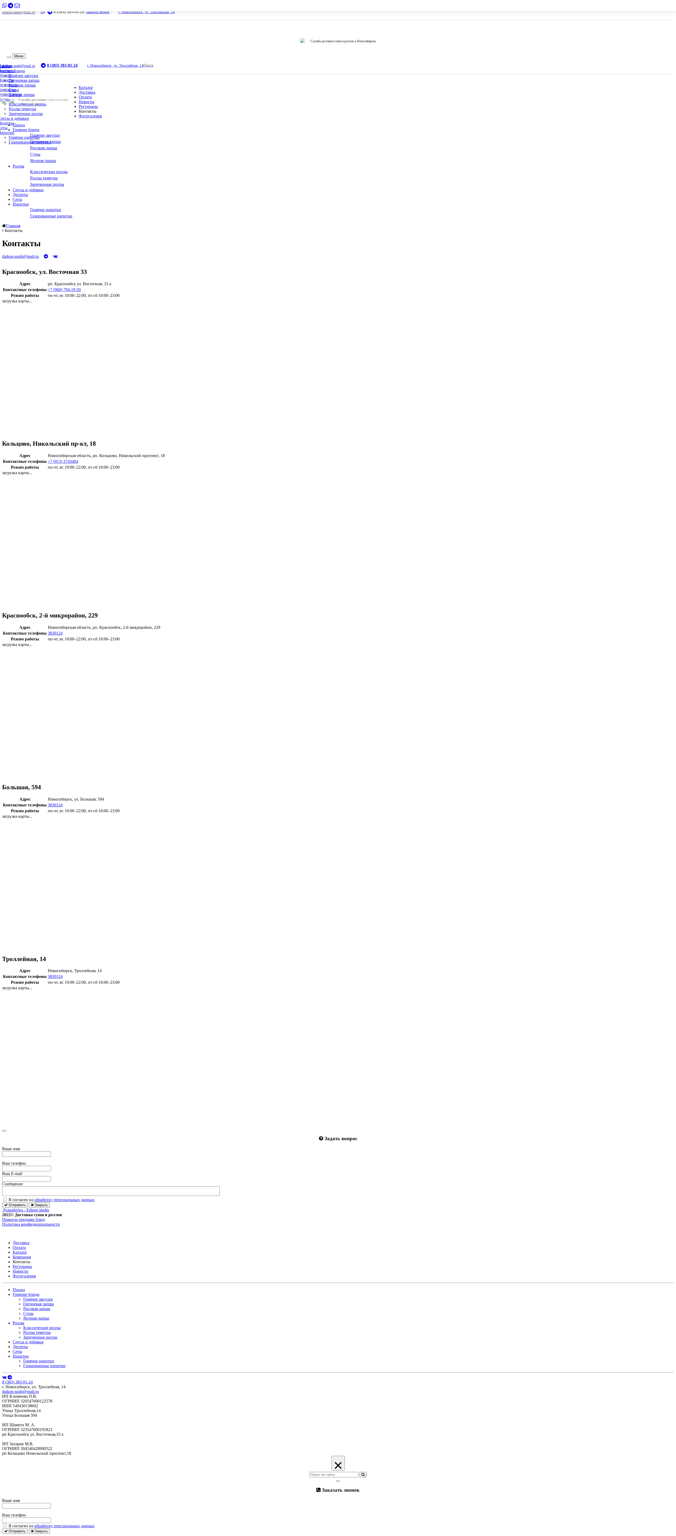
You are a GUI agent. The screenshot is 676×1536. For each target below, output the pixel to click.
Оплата (85, 97)
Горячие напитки (24, 137)
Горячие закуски (23, 75)
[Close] (4, 1130)
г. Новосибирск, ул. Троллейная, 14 (146, 12)
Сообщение (12, 1184)
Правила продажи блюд (23, 1219)
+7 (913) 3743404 (63, 461)
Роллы (18, 166)
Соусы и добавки (28, 190)
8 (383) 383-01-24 (17, 1382)
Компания (22, 1257)
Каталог (86, 87)
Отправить (17, 1205)
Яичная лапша (22, 94)
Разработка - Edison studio (26, 1210)
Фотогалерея (90, 116)
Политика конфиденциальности (31, 1224)
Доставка (87, 92)
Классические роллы (42, 1327)
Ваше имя (11, 1149)
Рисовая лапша (22, 85)
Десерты (20, 194)
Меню (19, 56)
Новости (86, 101)
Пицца (19, 125)
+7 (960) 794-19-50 (64, 289)
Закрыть (41, 1205)
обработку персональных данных (64, 1199)
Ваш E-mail (12, 1173)
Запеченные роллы (26, 113)
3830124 (55, 633)
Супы (14, 90)
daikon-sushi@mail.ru (20, 1391)
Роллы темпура (22, 109)
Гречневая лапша (24, 80)
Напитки (21, 204)
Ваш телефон (14, 1163)
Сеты (17, 199)
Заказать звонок (97, 12)
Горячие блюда (26, 129)
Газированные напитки (30, 142)
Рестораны (88, 106)
